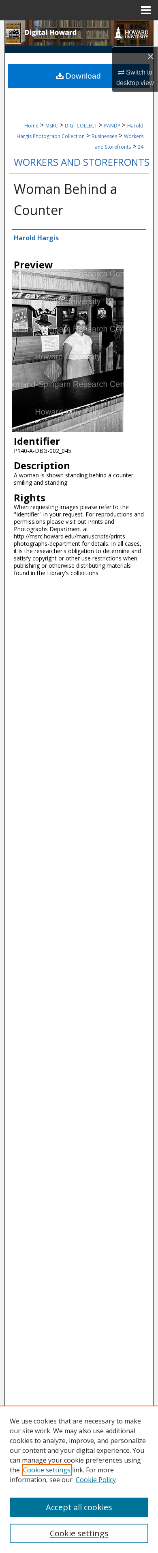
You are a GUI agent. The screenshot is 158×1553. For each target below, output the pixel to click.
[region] (79, 1479)
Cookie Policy (96, 1479)
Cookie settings (46, 1469)
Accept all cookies (79, 1507)
